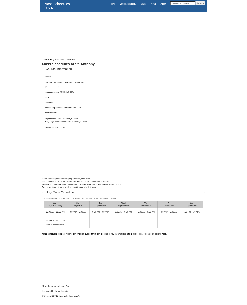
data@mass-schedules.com (84, 187)
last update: (49, 127)
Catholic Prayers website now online (58, 59)
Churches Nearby (128, 3)
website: (48, 107)
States (144, 3)
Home (112, 3)
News (153, 3)
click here (85, 178)
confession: (49, 102)
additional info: (51, 113)
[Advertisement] (123, 35)
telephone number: (52, 92)
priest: (47, 97)
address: (48, 76)
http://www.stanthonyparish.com (66, 107)
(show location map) (52, 87)
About (163, 3)
